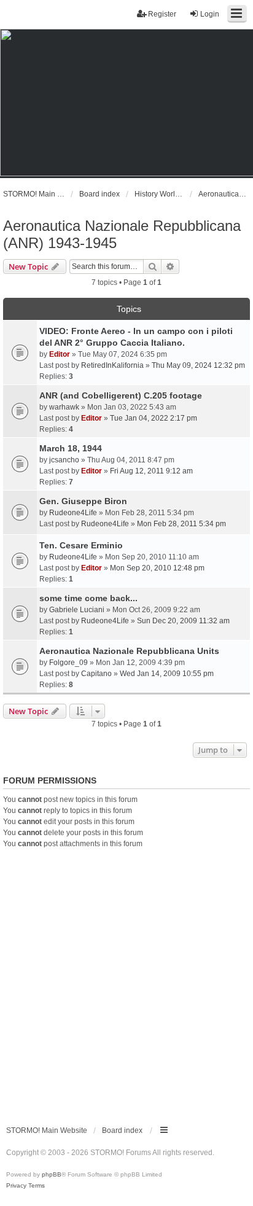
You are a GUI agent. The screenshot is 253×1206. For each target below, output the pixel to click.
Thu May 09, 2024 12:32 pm (198, 365)
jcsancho (64, 460)
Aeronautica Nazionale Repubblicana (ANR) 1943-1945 (122, 234)
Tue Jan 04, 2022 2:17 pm (153, 418)
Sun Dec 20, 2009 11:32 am (183, 621)
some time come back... (88, 598)
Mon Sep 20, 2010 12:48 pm (157, 568)
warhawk (64, 407)
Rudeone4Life (73, 512)
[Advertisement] (126, 981)
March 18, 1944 (70, 448)
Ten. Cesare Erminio (81, 545)
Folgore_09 (68, 662)
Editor (59, 354)
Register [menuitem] (162, 14)
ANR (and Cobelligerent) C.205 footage (120, 395)
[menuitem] (16, 1185)
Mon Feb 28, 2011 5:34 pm (181, 523)
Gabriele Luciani (76, 609)
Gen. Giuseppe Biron (83, 501)
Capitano (96, 673)
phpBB (51, 1174)
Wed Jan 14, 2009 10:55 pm (167, 673)
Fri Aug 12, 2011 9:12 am (151, 471)
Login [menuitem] (209, 14)
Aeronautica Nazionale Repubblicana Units (129, 651)
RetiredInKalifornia (112, 365)
